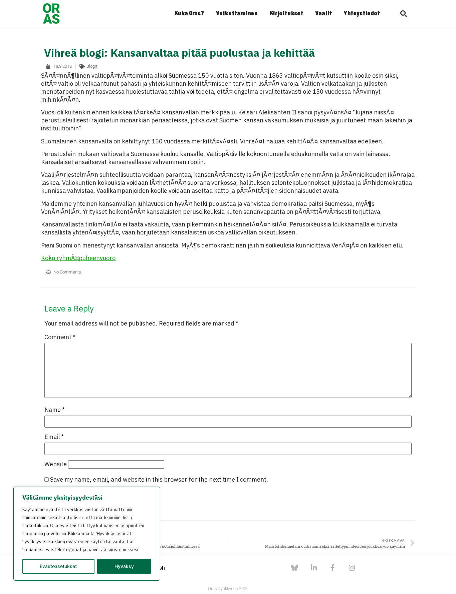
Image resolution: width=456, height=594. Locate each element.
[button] (403, 13)
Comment (59, 337)
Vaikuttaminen (236, 13)
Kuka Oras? (189, 13)
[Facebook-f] (332, 567)
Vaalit (323, 13)
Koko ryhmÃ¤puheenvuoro (78, 258)
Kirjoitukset (286, 13)
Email (54, 437)
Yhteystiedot (362, 13)
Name (54, 410)
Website (55, 464)
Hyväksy (124, 566)
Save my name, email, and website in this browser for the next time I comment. (159, 480)
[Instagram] (351, 567)
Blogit (91, 66)
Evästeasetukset (58, 566)
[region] (86, 534)
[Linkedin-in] (313, 567)
